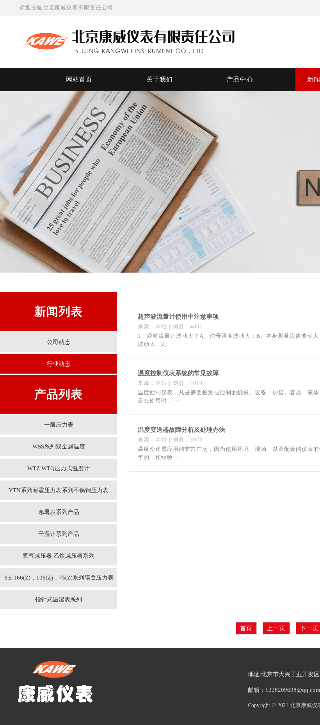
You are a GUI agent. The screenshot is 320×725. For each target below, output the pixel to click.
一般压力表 (58, 425)
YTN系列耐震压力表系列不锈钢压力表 (58, 490)
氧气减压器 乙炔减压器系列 (58, 556)
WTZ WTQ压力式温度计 (58, 468)
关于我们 (159, 79)
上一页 (276, 628)
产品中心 (240, 79)
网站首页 (79, 79)
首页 (246, 628)
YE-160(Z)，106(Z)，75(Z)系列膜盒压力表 (59, 577)
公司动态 (58, 342)
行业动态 (58, 364)
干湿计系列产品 (58, 534)
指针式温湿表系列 (58, 599)
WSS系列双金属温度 (58, 446)
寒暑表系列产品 (58, 512)
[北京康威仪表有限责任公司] (156, 41)
